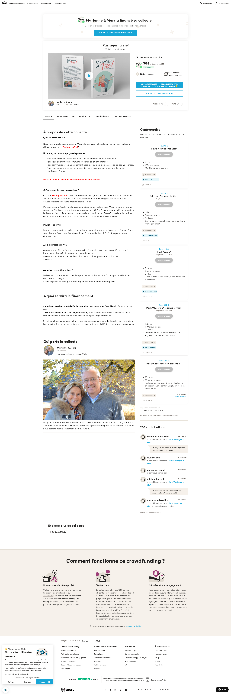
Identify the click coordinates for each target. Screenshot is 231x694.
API (126, 665)
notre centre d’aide (133, 626)
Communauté (32, 3)
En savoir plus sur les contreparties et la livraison (159, 415)
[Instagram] (115, 690)
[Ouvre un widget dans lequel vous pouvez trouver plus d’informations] (222, 690)
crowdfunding (48, 596)
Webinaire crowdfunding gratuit (73, 657)
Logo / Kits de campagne (71, 665)
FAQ (74, 116)
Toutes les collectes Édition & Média (115, 32)
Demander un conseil (102, 657)
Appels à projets (131, 650)
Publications (85, 116)
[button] (5, 690)
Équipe (157, 657)
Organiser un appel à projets (136, 657)
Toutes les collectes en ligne (159, 93)
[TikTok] (110, 690)
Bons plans (98, 654)
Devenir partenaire (132, 654)
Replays (97, 668)
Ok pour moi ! (44, 682)
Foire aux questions (68, 661)
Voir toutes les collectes (70, 654)
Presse (157, 661)
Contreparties (62, 116)
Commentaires (122, 116)
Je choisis (27, 682)
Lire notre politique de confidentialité (17, 674)
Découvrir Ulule (161, 650)
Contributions (102, 116)
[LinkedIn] (120, 690)
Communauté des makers (105, 646)
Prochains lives (99, 650)
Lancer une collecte (17, 3)
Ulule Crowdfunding (70, 646)
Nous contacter (161, 654)
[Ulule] (79, 690)
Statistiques (65, 668)
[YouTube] (126, 690)
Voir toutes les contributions (150, 512)
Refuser (11, 682)
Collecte (48, 116)
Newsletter (159, 665)
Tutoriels (97, 661)
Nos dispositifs (130, 661)
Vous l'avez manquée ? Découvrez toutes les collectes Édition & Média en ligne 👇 (159, 85)
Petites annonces (100, 665)
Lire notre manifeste (158, 680)
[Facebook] (105, 690)
